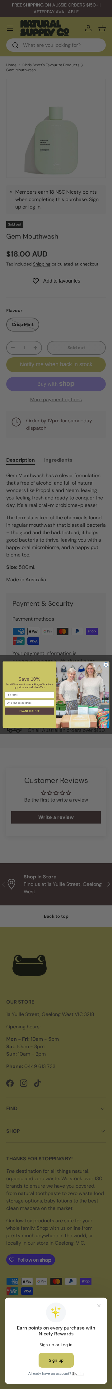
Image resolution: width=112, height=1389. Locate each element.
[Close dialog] (106, 664)
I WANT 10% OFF (29, 711)
